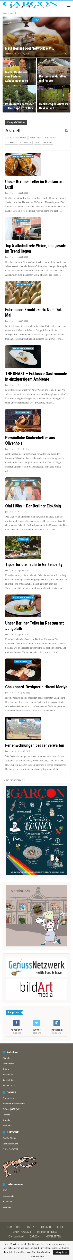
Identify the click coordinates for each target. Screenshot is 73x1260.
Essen (36, 20)
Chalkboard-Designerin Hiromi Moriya (36, 686)
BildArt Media (9, 1138)
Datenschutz (8, 1196)
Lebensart (23, 539)
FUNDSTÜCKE (13, 1227)
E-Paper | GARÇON (11, 1109)
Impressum (7, 1201)
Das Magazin (25, 143)
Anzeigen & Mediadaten (14, 1103)
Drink (37, 143)
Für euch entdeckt (47, 1231)
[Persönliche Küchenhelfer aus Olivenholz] (23, 420)
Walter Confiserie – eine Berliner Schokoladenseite (17, 76)
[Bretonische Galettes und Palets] (53, 71)
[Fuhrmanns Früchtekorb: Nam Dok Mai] (23, 292)
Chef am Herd (51, 138)
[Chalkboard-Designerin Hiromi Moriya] (23, 670)
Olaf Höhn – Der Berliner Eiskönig (33, 506)
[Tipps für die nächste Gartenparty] (23, 547)
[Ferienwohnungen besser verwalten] (23, 728)
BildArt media (36, 138)
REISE (60, 1227)
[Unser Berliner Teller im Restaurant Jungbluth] (23, 605)
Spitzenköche (9, 1085)
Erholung (47, 143)
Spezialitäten (9, 1080)
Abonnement (8, 1098)
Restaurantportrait (23, 156)
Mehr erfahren (37, 1256)
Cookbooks (12, 143)
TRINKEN (46, 1227)
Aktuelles (7, 1058)
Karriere (6, 1114)
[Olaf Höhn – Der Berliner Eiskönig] (23, 488)
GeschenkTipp (22, 412)
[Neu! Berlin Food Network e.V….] (36, 37)
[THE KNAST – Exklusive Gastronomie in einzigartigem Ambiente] (23, 356)
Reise (22, 720)
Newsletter (7, 1125)
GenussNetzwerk (10, 1143)
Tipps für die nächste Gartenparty (33, 564)
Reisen (6, 1069)
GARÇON (34, 1236)
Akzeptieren (61, 1252)
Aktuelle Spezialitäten (23, 481)
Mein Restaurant (23, 662)
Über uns (7, 1207)
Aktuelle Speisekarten (16, 138)
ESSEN (30, 1227)
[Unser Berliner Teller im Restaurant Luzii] (23, 164)
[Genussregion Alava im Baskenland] (53, 99)
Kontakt (6, 1120)
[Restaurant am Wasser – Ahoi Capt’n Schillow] (19, 99)
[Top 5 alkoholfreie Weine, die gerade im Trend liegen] (23, 228)
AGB (5, 1190)
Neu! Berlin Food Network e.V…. (29, 48)
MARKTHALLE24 (22, 1231)
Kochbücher (8, 1063)
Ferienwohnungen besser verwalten (34, 745)
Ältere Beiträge (14, 780)
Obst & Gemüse (23, 285)
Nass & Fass (23, 221)
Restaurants (8, 1074)
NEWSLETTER (53, 1236)
